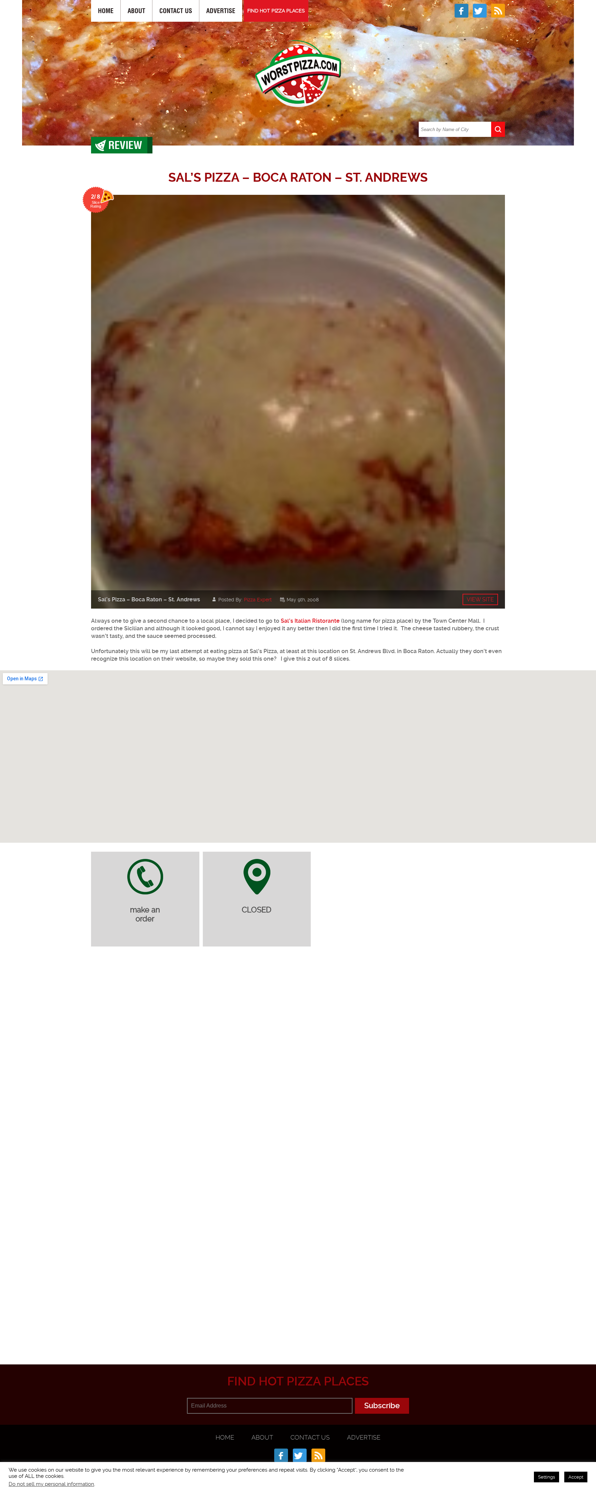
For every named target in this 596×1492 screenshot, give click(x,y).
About (136, 11)
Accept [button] (575, 1477)
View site (480, 599)
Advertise (220, 11)
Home (105, 11)
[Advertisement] (298, 1330)
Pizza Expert (258, 599)
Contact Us (175, 11)
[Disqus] (298, 1043)
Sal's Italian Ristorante (310, 621)
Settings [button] (546, 1477)
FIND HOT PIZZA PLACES (276, 10)
